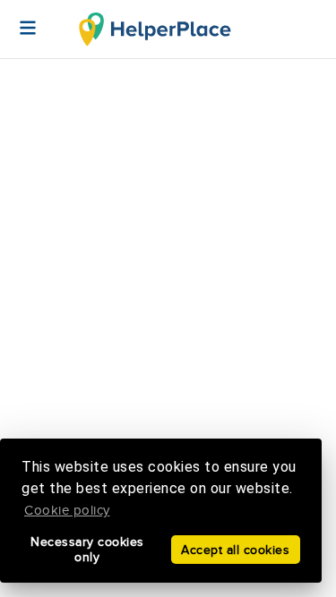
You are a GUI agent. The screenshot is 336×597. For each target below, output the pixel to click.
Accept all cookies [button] (235, 550)
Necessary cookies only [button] (87, 549)
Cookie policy (67, 510)
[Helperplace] (18, 18)
